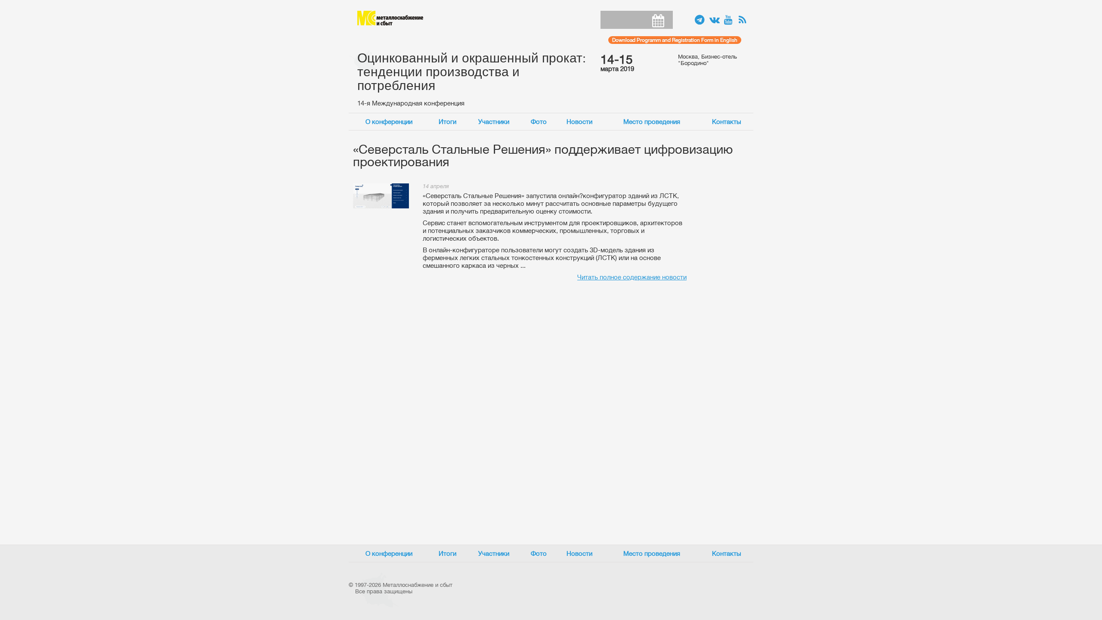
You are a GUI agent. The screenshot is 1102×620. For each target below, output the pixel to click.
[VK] (714, 20)
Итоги (447, 121)
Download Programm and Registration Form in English (674, 40)
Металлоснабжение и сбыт (390, 18)
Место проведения (651, 121)
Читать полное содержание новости (632, 277)
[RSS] (744, 20)
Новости (579, 121)
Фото (539, 121)
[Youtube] (729, 20)
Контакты (726, 121)
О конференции (388, 121)
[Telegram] (700, 20)
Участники (493, 121)
